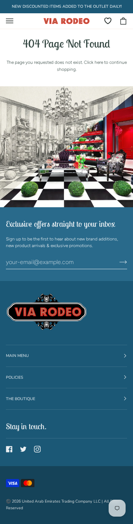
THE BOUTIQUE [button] (20, 399)
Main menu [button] (17, 355)
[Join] (117, 262)
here (99, 62)
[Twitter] (23, 449)
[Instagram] (37, 449)
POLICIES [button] (14, 377)
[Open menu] (13, 21)
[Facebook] (9, 449)
